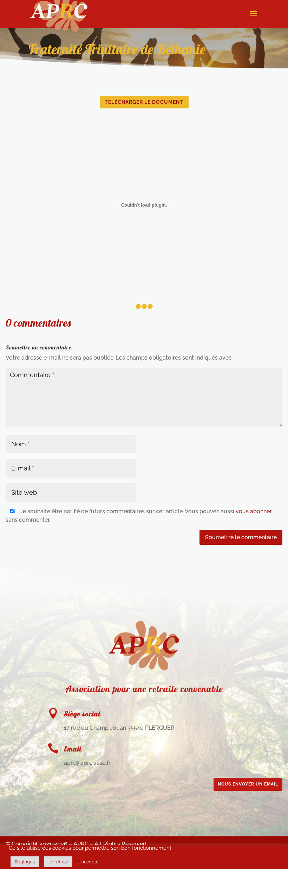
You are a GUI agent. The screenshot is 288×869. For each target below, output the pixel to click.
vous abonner (254, 511)
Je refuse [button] (58, 861)
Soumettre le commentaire (241, 537)
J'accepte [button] (88, 861)
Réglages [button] (25, 861)
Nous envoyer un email (248, 784)
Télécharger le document (144, 102)
